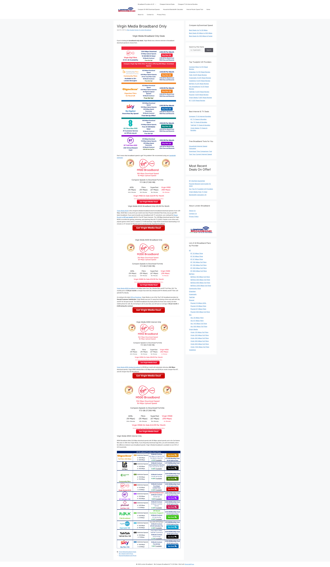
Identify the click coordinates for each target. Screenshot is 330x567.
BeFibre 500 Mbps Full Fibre (200, 280)
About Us (140, 14)
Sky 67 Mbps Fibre (197, 321)
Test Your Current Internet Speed (200, 154)
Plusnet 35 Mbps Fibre (198, 306)
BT (190, 250)
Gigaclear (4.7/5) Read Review (199, 72)
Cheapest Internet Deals (167, 4)
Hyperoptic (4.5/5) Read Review (200, 78)
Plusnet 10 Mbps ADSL (198, 303)
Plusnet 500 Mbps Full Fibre (200, 312)
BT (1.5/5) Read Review (197, 100)
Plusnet (191, 300)
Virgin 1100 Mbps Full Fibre (200, 347)
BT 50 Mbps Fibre (197, 256)
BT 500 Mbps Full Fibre (199, 268)
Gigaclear (192, 291)
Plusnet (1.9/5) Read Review (198, 95)
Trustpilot (158, 460)
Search (209, 50)
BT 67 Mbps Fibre (197, 259)
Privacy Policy (161, 14)
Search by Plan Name (196, 47)
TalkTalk (192, 297)
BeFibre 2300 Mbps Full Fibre (201, 285)
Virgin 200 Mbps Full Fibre (200, 335)
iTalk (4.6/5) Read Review (198, 75)
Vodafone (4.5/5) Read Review (199, 81)
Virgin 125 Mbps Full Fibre (199, 332)
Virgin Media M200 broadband (126, 288)
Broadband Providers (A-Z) (146, 4)
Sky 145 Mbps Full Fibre (199, 323)
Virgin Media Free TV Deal (198, 192)
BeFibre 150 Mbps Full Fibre (200, 277)
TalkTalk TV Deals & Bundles (200, 125)
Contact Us (150, 14)
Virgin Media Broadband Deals (127, 551)
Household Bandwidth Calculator (173, 9)
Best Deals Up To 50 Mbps (198, 30)
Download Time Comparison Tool (200, 151)
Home (208, 9)
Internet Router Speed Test (194, 9)
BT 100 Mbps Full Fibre (198, 262)
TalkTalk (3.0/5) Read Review (199, 92)
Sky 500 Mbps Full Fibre (199, 326)
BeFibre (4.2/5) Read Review (199, 84)
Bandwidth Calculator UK (197, 195)
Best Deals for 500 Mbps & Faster (200, 36)
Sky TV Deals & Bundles (199, 122)
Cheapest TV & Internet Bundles (188, 4)
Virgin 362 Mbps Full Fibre (200, 338)
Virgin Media (193, 329)
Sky (190, 315)
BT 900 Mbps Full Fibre (199, 271)
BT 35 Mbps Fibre (197, 253)
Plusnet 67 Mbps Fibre (198, 309)
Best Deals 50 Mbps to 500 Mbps (200, 33)
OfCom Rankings (136, 297)
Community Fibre (195, 288)
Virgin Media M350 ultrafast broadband (129, 367)
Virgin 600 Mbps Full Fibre (200, 344)
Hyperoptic (193, 294)
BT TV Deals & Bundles (199, 119)
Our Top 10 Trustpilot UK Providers (201, 189)
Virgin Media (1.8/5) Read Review (200, 97)
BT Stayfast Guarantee (197, 181)
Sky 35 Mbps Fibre (197, 318)
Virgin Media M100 (122, 210)
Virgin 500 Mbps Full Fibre (200, 341)
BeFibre (191, 274)
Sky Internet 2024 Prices (126, 553)
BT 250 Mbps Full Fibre (199, 265)
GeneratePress (189, 564)
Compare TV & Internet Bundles (200, 116)
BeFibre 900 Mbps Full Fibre (200, 283)
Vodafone (192, 350)
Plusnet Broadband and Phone (127, 555)
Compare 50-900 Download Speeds (149, 9)
